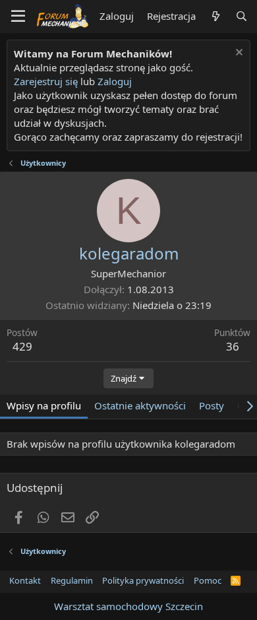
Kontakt (25, 580)
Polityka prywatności (143, 580)
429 (22, 346)
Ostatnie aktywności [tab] (140, 405)
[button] (18, 16)
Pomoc (207, 580)
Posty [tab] (211, 405)
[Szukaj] (241, 16)
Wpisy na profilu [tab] (44, 405)
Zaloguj (115, 81)
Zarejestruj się (46, 81)
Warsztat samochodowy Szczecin (128, 606)
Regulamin (72, 580)
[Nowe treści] (215, 16)
